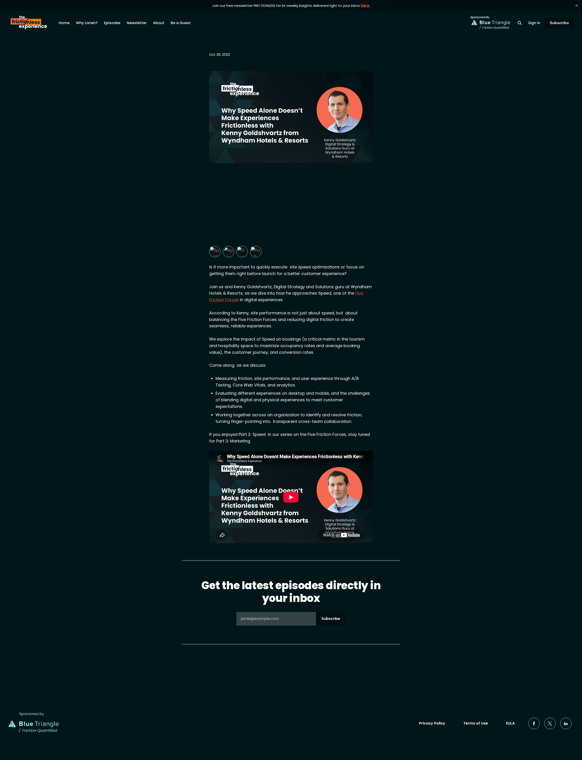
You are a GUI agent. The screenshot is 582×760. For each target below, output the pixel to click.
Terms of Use (475, 723)
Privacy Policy (432, 723)
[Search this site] (519, 23)
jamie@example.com (290, 618)
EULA (510, 723)
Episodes (112, 22)
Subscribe (559, 23)
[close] (576, 5)
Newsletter (137, 22)
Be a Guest (181, 22)
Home (64, 22)
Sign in (534, 22)
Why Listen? (87, 22)
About (158, 22)
